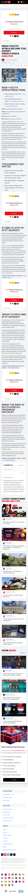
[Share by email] (21, 65)
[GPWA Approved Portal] (20, 891)
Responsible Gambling (7, 844)
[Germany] (9, 878)
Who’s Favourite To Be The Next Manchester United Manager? (11, 698)
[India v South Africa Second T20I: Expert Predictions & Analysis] (23, 878)
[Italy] (6, 882)
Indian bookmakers (6, 245)
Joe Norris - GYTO (10, 592)
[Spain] (6, 885)
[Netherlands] (13, 882)
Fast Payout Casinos (7, 820)
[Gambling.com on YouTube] (5, 854)
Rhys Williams (9, 519)
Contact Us (5, 838)
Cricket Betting (6, 800)
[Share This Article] (18, 65)
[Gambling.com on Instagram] (11, 854)
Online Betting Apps (7, 797)
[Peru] (23, 882)
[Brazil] (20, 874)
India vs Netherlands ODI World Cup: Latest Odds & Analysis (12, 722)
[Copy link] (24, 65)
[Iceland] (16, 878)
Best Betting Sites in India (8, 794)
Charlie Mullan (9, 615)
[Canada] (23, 874)
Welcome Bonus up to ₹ (14, 204)
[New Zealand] (16, 882)
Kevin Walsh (8, 542)
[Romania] (2, 885)
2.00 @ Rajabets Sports (17, 101)
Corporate (5, 841)
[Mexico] (9, 882)
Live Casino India (6, 815)
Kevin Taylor (9, 670)
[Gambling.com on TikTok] (14, 854)
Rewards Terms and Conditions (9, 849)
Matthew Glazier (10, 694)
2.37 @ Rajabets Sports (11, 106)
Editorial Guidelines (7, 835)
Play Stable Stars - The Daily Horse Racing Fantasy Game (12, 572)
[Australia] (6, 874)
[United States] (13, 885)
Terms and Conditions (7, 867)
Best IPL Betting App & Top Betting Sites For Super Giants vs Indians (12, 674)
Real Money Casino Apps (8, 817)
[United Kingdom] (2, 874)
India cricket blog (19, 121)
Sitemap (4, 846)
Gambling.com (3, 9)
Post (24, 472)
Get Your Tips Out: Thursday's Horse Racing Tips (13, 595)
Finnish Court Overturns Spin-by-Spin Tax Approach (13, 619)
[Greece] (13, 878)
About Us (5, 829)
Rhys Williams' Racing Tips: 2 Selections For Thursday (13, 522)
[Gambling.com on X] (2, 854)
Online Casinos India (7, 809)
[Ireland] (2, 882)
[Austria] (9, 874)
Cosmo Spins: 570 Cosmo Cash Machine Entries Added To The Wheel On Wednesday (14, 547)
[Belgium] (13, 874)
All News (23, 653)
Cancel (20, 472)
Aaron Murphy (13, 60)
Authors (4, 832)
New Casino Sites (6, 812)
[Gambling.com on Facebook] (8, 854)
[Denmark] (6, 878)
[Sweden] (9, 885)
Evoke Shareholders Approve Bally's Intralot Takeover (13, 643)
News (9, 9)
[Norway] (20, 882)
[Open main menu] (2, 2)
